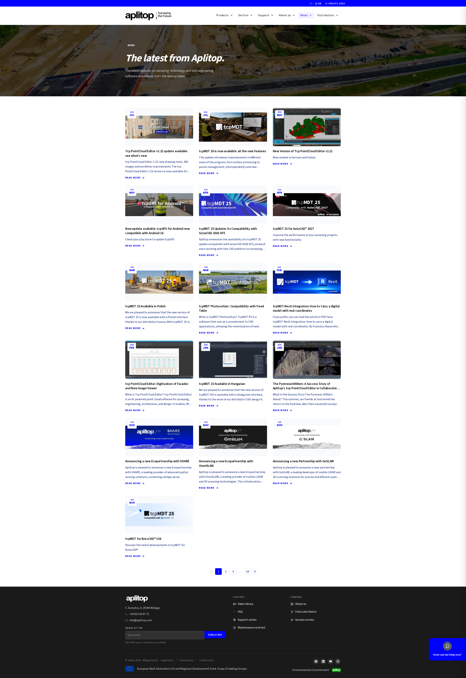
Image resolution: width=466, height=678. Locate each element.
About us (300, 604)
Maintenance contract (251, 628)
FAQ (240, 612)
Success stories (304, 620)
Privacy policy (186, 660)
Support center (245, 620)
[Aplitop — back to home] (137, 598)
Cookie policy (207, 660)
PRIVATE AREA (335, 3)
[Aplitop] (148, 15)
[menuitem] (224, 15)
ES (311, 3)
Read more (133, 177)
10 (247, 571)
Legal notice (167, 660)
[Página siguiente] (255, 571)
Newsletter (134, 628)
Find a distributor (306, 612)
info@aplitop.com (140, 620)
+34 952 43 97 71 (139, 614)
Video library (243, 604)
